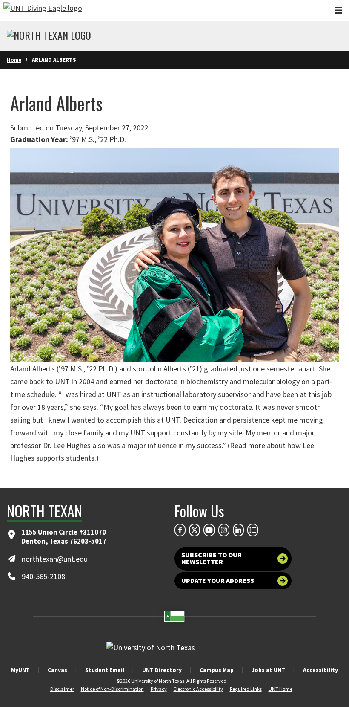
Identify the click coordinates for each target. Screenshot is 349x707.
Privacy (159, 689)
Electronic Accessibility (198, 689)
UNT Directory (162, 670)
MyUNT (20, 670)
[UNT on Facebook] (180, 530)
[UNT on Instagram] (223, 530)
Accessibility (320, 670)
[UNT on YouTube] (209, 530)
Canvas (57, 670)
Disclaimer (62, 689)
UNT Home (280, 689)
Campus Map (217, 670)
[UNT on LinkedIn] (238, 530)
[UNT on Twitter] (194, 530)
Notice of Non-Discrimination (112, 689)
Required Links (246, 689)
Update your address (217, 581)
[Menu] (338, 10)
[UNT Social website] (252, 530)
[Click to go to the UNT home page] (42, 10)
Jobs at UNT (268, 670)
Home (14, 59)
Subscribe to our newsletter (211, 558)
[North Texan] (49, 36)
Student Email (104, 670)
